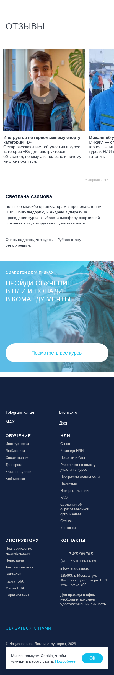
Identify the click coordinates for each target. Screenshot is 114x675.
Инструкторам (17, 444)
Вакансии (13, 574)
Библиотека (15, 479)
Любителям (15, 451)
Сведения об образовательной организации (74, 509)
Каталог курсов (18, 472)
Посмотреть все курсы (57, 353)
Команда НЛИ (72, 451)
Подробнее (65, 661)
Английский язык (20, 567)
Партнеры (68, 483)
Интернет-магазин (75, 490)
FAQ (64, 497)
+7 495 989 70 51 (81, 554)
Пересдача (15, 560)
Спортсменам (17, 458)
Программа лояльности (80, 476)
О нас (65, 444)
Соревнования (17, 595)
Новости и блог (73, 458)
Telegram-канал (20, 412)
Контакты (68, 528)
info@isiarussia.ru (74, 568)
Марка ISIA (15, 588)
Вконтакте (68, 412)
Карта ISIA (15, 581)
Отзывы (66, 521)
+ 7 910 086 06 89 (81, 561)
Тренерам (14, 465)
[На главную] (20, 9)
